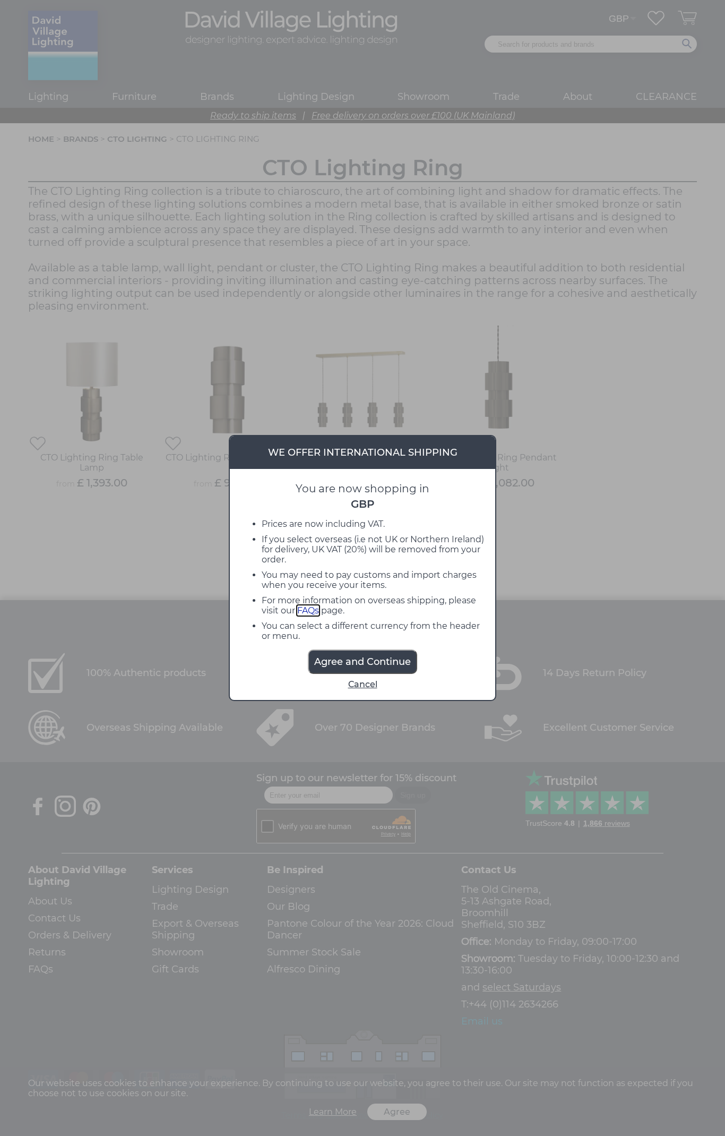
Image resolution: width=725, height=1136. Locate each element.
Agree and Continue (362, 662)
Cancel (362, 684)
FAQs (308, 610)
